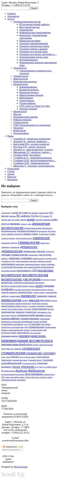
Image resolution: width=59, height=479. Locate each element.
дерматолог (29, 247)
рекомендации (9, 336)
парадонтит (5, 315)
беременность (47, 228)
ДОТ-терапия (44, 216)
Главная (11, 13)
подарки (36, 322)
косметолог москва (48, 280)
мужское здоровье (45, 306)
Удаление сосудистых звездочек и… (38, 54)
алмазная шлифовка (43, 220)
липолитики (51, 292)
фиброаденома (9, 371)
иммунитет (33, 261)
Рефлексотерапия (22, 119)
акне (9, 220)
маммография (15, 296)
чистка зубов (30, 377)
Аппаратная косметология (26, 21)
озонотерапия (39, 308)
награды (4, 309)
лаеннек (32, 286)
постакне (36, 324)
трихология (6, 360)
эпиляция (21, 380)
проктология (6, 327)
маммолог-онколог (46, 296)
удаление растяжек (29, 363)
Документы (13, 16)
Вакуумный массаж (29, 27)
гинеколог (41, 237)
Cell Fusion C (6, 213)
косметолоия (28, 282)
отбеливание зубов (44, 312)
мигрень (44, 303)
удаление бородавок (19, 360)
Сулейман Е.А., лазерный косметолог (32, 157)
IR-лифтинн (33, 213)
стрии (8, 357)
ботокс (3, 234)
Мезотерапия (26, 98)
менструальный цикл (23, 303)
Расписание (13, 168)
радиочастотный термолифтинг (15, 332)
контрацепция (47, 267)
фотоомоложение (7, 374)
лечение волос (25, 292)
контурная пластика (8, 271)
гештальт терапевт (8, 238)
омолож (51, 309)
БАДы (34, 215)
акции (23, 219)
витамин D (19, 234)
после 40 (27, 324)
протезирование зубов (19, 327)
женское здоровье (20, 258)
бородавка (52, 231)
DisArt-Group (20, 467)
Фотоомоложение (28, 59)
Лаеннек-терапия (28, 108)
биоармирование (8, 231)
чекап (22, 377)
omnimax (12, 216)
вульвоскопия (44, 234)
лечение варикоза (9, 292)
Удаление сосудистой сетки (33, 51)
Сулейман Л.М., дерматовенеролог (31, 163)
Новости (11, 176)
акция (31, 219)
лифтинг (5, 296)
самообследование (46, 345)
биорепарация (42, 231)
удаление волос (35, 360)
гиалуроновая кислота (24, 238)
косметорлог (39, 283)
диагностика (33, 255)
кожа (25, 267)
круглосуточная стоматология (14, 286)
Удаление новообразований (33, 43)
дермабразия (15, 247)
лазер (39, 285)
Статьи (11, 171)
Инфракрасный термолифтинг (35, 32)
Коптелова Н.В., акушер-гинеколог (31, 144)
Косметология (20, 84)
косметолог (11, 274)
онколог (20, 311)
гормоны (5, 247)
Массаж (17, 114)
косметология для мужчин (20, 279)
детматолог (50, 251)
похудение (46, 324)
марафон (25, 300)
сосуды (5, 348)
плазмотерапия (30, 318)
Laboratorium (43, 213)
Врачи (10, 136)
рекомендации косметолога (27, 340)
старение (17, 348)
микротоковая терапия (11, 306)
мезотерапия (10, 303)
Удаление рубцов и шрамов (33, 49)
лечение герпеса (39, 292)
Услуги (11, 19)
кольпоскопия (34, 267)
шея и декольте (41, 377)
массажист (45, 300)
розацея (35, 345)
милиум (25, 306)
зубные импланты (21, 261)
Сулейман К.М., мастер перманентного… (34, 160)
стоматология (13, 352)
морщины (32, 306)
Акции (10, 174)
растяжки (37, 333)
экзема (49, 377)
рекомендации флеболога (16, 344)
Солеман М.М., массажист (27, 155)
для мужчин (44, 254)
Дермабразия (26, 30)
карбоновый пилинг (32, 264)
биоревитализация (26, 231)
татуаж (15, 356)
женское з (4, 258)
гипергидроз (44, 243)
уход (36, 367)
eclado (25, 212)
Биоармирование (28, 87)
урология (27, 366)
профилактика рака (15, 330)
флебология (36, 370)
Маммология (20, 111)
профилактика (36, 327)
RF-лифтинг (23, 215)
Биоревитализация (29, 89)
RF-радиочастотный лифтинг (34, 24)
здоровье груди (51, 258)
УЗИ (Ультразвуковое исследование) (32, 125)
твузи (21, 357)
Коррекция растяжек (30, 40)
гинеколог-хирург (9, 243)
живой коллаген (38, 258)
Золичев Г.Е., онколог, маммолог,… (31, 141)
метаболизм (36, 303)
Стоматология (20, 122)
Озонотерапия (26, 100)
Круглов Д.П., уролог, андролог (29, 147)
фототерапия (20, 374)
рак (31, 333)
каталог (43, 264)
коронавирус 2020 (27, 270)
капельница (8, 264)
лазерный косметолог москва (42, 290)
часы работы (14, 377)
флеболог (22, 370)
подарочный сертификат (12, 324)
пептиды (13, 315)
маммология (11, 300)
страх (3, 357)
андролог (24, 224)
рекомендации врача (32, 336)
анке (29, 224)
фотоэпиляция (34, 374)
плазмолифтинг (10, 318)
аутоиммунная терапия (32, 228)
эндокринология (8, 380)
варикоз (10, 234)
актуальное (16, 220)
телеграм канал (30, 357)
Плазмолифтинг (27, 103)
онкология (31, 312)
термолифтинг (42, 357)
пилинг (48, 315)
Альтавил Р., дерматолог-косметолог (32, 138)
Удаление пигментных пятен (34, 46)
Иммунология (20, 79)
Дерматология (20, 76)
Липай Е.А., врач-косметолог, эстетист (33, 149)
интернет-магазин (44, 261)
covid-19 (16, 212)
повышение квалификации (22, 322)
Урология (18, 128)
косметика (45, 270)
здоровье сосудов (7, 261)
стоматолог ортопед (41, 353)
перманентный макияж (30, 315)
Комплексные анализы (25, 81)
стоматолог (31, 348)
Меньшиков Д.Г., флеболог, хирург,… (32, 152)
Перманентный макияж (25, 117)
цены (7, 377)
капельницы (19, 264)
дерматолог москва (34, 251)
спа (11, 348)
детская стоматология (14, 254)
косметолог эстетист (11, 282)
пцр (45, 330)
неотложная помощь (15, 309)
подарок (43, 321)
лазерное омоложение (22, 290)
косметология (35, 274)
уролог (15, 366)
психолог (27, 330)
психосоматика (37, 330)
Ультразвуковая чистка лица (33, 57)
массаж (34, 300)
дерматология (11, 251)
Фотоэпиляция (21, 133)
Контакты (12, 179)
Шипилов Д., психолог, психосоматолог (34, 166)
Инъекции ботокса (29, 92)
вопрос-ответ (30, 233)
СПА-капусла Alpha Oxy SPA (34, 106)
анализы (15, 223)
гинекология (28, 242)
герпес (53, 234)
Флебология (19, 130)
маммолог (28, 296)
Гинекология (19, 68)
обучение (27, 309)
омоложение (8, 312)
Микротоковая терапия (31, 95)
